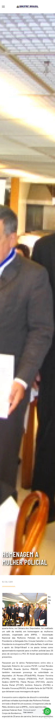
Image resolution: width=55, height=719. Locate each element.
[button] (3, 6)
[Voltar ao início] (27, 6)
